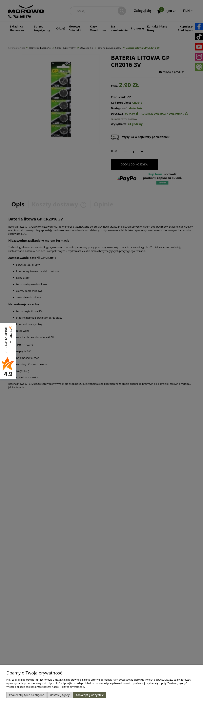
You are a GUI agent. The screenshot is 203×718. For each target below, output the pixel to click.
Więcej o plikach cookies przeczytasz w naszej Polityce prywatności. (45, 687)
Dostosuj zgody (60, 695)
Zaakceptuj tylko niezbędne (26, 695)
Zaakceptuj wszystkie (90, 695)
